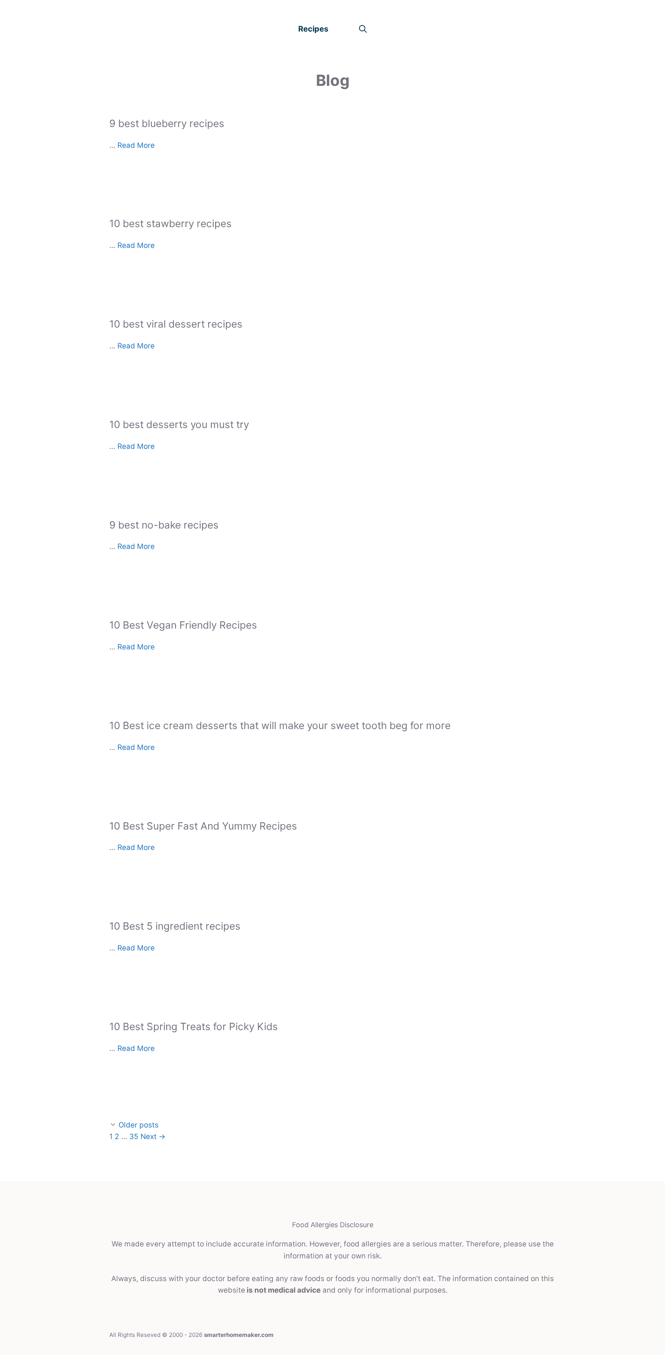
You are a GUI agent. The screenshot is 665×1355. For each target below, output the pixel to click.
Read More (136, 145)
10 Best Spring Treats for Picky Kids (193, 1026)
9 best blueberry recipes (166, 123)
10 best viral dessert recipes (175, 324)
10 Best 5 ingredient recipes (175, 926)
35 (134, 1136)
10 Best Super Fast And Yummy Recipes (203, 826)
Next (152, 1136)
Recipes (313, 28)
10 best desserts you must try (179, 424)
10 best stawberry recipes (170, 223)
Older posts (139, 1125)
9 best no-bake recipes (164, 525)
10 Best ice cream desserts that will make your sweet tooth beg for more (280, 725)
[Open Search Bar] (363, 28)
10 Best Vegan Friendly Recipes (183, 625)
